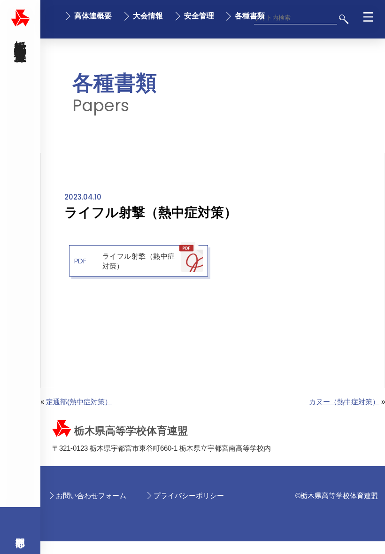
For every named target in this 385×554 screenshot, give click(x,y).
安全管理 (199, 16)
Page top (357, 541)
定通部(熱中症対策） (79, 402)
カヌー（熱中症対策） (344, 402)
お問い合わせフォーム (91, 496)
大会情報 (148, 16)
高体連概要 (93, 16)
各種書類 (250, 16)
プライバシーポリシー (189, 496)
